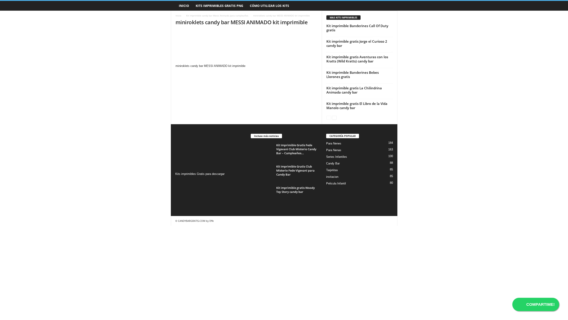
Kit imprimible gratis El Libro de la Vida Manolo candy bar (356, 105)
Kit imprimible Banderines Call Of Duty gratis (357, 28)
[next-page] (334, 117)
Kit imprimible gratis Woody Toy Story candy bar (295, 190)
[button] (391, 6)
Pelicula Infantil (336, 183)
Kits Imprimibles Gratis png (219, 6)
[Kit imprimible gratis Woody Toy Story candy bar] (262, 194)
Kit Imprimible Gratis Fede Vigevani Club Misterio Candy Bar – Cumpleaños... (296, 149)
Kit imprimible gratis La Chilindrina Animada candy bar (354, 90)
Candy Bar (333, 163)
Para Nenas (333, 150)
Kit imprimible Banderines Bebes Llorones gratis (352, 74)
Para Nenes (333, 143)
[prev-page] (328, 117)
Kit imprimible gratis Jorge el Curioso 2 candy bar (356, 43)
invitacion (332, 176)
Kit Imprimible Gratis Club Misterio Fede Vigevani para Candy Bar (295, 170)
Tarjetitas (332, 170)
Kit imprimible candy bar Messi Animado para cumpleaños (217, 15)
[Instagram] (179, 182)
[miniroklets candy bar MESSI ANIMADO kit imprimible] (247, 47)
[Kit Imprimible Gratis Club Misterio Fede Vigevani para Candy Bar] (262, 172)
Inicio (184, 6)
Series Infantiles (336, 156)
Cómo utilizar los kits (269, 6)
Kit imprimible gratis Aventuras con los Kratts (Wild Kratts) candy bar (357, 59)
